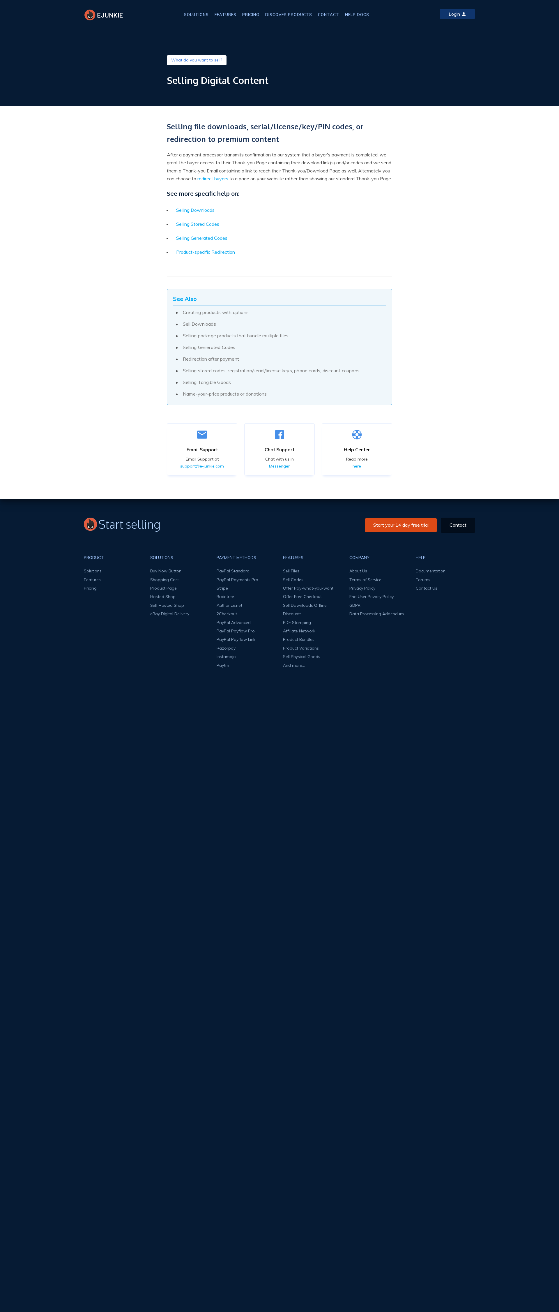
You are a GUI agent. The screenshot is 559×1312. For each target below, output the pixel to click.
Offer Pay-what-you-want (308, 588)
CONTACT (328, 14)
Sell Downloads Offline (305, 605)
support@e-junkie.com (202, 466)
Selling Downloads (195, 210)
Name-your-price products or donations (225, 394)
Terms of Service (365, 579)
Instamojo (226, 656)
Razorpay (226, 648)
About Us (358, 571)
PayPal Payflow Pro (236, 631)
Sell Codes (293, 579)
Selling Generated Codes (201, 238)
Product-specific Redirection (205, 252)
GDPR (354, 605)
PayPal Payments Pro (237, 579)
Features (92, 579)
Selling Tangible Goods (207, 382)
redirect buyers (212, 178)
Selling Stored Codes (197, 224)
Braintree (225, 596)
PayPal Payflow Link (236, 639)
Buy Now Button (165, 571)
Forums (423, 579)
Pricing (90, 588)
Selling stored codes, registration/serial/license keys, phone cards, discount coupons (271, 370)
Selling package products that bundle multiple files (236, 335)
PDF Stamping (297, 622)
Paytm (223, 665)
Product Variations (301, 648)
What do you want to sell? (196, 60)
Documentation (430, 571)
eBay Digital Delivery (169, 613)
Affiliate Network (299, 631)
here (357, 466)
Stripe (222, 588)
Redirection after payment (211, 359)
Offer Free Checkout (302, 596)
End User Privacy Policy (371, 596)
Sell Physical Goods (301, 656)
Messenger (279, 466)
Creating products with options (216, 312)
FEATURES (225, 14)
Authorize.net (229, 605)
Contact (458, 525)
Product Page (163, 588)
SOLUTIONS (196, 14)
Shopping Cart (164, 579)
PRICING (250, 14)
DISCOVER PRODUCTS (288, 14)
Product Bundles (298, 639)
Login (454, 14)
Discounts (292, 613)
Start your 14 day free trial (401, 525)
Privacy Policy (362, 588)
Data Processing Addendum (376, 613)
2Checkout (227, 613)
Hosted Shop (163, 596)
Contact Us (426, 588)
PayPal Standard (233, 571)
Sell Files (291, 571)
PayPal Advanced (234, 622)
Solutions (93, 571)
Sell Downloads (199, 324)
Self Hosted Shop (167, 605)
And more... (294, 665)
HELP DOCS (357, 14)
